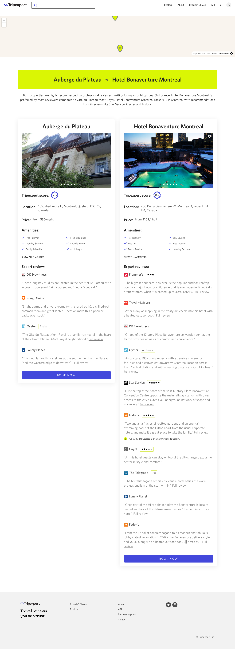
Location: (29, 206)
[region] (117, 36)
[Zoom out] (4, 25)
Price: (26, 220)
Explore (168, 4)
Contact (122, 619)
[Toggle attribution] (231, 53)
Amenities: (30, 230)
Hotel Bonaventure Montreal (168, 126)
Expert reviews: (34, 266)
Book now (66, 375)
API (213, 4)
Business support (127, 614)
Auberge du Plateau (66, 126)
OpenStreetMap (211, 53)
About (180, 4)
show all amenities (33, 257)
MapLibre (197, 53)
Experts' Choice (197, 4)
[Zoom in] (4, 20)
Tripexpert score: (35, 195)
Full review (96, 339)
